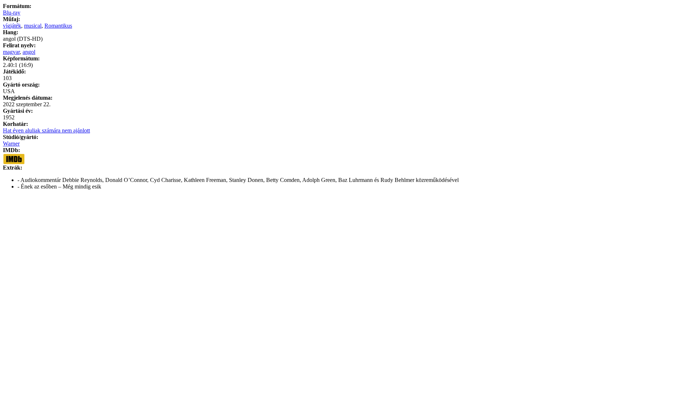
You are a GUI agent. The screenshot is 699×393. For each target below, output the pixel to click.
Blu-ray (11, 12)
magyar (11, 52)
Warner (11, 143)
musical (33, 26)
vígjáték (12, 26)
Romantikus (58, 26)
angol (29, 52)
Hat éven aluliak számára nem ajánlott (46, 130)
